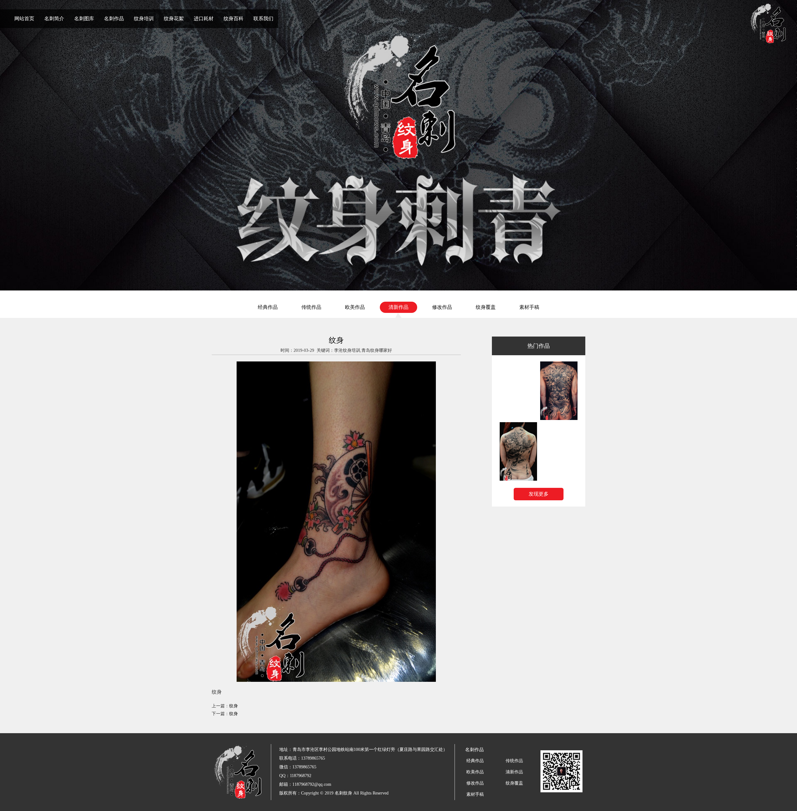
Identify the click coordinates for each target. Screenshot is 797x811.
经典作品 (268, 307)
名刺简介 (54, 18)
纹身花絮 (174, 18)
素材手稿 (529, 307)
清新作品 (398, 307)
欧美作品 (355, 307)
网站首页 (24, 18)
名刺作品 (114, 18)
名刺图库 (84, 18)
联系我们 (263, 18)
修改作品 (442, 307)
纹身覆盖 (486, 307)
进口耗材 (204, 18)
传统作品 (311, 307)
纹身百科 (233, 18)
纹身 (233, 706)
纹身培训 (144, 18)
